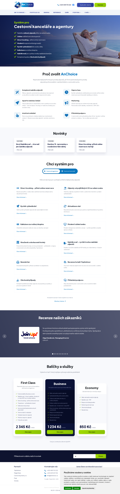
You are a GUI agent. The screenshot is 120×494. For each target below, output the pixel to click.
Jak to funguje (19, 12)
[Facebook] (73, 5)
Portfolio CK (35, 12)
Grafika (46, 12)
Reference (57, 12)
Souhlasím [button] (68, 488)
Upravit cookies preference (51, 487)
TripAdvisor (17, 470)
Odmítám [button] (76, 488)
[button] (115, 336)
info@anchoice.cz (52, 475)
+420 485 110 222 (65, 5)
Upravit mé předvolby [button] (88, 488)
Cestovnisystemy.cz (20, 475)
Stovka (16, 481)
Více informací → (22, 197)
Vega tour (46, 345)
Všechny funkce (59, 301)
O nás (87, 12)
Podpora (76, 12)
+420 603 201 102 (52, 473)
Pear (15, 478)
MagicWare (17, 473)
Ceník (67, 12)
